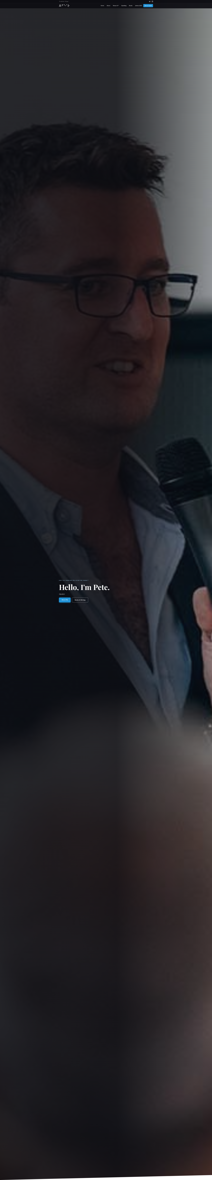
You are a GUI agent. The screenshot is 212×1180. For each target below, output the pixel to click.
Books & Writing (80, 600)
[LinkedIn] (152, 1)
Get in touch (148, 5)
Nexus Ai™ (116, 5)
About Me (65, 600)
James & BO (138, 5)
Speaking (123, 5)
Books (130, 5)
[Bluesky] (149, 1)
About (108, 5)
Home (102, 5)
